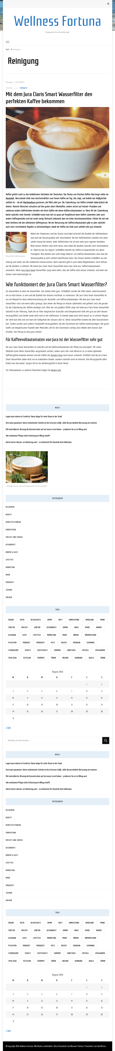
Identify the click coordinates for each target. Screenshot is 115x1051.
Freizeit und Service (14, 537)
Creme (49, 620)
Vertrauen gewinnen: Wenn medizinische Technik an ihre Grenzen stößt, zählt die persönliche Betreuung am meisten (51, 423)
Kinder (99, 627)
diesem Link (56, 370)
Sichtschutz (42, 650)
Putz (53, 642)
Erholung (90, 620)
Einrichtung (11, 529)
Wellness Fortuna (57, 21)
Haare (65, 627)
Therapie (41, 658)
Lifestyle (9, 559)
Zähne (102, 658)
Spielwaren (100, 650)
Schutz (28, 650)
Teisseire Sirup (56, 355)
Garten (37, 627)
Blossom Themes (77, 1046)
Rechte (64, 642)
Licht (24, 635)
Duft (60, 620)
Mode (8, 575)
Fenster (11, 627)
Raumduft (10, 198)
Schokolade (13, 650)
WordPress (101, 1046)
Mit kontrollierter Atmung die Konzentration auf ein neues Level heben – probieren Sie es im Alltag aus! (46, 429)
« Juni (8, 727)
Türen (53, 658)
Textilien (27, 658)
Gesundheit (11, 544)
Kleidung (12, 635)
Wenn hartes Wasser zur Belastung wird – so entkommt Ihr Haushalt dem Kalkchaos (39, 442)
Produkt (26, 642)
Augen (11, 620)
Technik (9, 590)
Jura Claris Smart (28, 270)
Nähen (76, 635)
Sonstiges (71, 650)
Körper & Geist (12, 552)
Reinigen (76, 642)
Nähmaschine (90, 635)
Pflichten (12, 642)
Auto (22, 620)
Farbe (102, 620)
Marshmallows (29, 202)
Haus (76, 627)
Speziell (85, 650)
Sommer (57, 650)
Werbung (78, 658)
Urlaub (9, 597)
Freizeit (24, 627)
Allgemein (10, 507)
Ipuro (87, 627)
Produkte (23, 88)
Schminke (91, 642)
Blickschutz (36, 620)
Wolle (91, 658)
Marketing (10, 567)
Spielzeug (12, 658)
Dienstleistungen (13, 522)
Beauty (9, 514)
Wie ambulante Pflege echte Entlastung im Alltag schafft (28, 435)
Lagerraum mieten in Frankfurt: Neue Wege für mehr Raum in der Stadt (34, 416)
